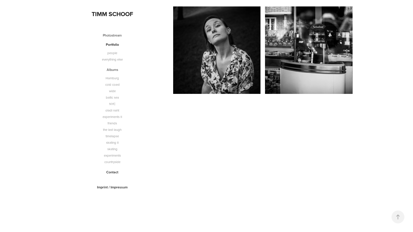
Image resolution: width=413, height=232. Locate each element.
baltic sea (112, 97)
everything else (112, 59)
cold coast (112, 84)
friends (112, 123)
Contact (112, 172)
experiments (112, 155)
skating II (112, 142)
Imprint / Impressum (112, 187)
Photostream (112, 35)
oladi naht (112, 110)
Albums (112, 69)
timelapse (112, 136)
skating (112, 149)
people (112, 53)
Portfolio (112, 44)
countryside (112, 162)
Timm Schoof (112, 14)
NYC (112, 104)
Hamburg (112, 78)
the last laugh (112, 129)
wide (112, 91)
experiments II (112, 116)
